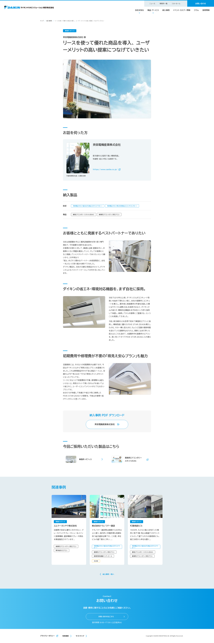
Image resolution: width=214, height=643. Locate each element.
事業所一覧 (163, 3)
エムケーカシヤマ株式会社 (65, 526)
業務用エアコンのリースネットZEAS (133, 459)
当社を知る (139, 10)
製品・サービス (153, 10)
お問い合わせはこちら (106, 616)
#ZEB (96, 561)
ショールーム (176, 3)
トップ (42, 20)
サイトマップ (80, 636)
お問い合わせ (200, 3)
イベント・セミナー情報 (181, 10)
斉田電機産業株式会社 (105, 424)
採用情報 (206, 10)
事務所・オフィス (85, 459)
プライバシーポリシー (47, 636)
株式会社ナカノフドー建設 (103, 526)
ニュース (152, 3)
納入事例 (166, 10)
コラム (196, 10)
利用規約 (66, 636)
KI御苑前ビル (136, 526)
